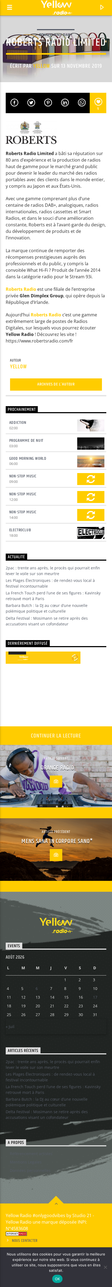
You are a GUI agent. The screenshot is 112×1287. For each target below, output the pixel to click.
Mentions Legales (26, 1162)
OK (57, 1279)
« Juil (10, 1026)
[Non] (105, 1267)
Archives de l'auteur (56, 384)
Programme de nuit (26, 440)
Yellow (41, 66)
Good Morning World (27, 458)
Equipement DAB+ (55, 34)
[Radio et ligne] (75, 657)
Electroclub (20, 530)
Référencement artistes (31, 1153)
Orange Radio (57, 768)
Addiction (17, 422)
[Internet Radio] (56, 1234)
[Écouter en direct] (11, 658)
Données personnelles (30, 1170)
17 (95, 997)
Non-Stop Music (22, 476)
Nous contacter (25, 1241)
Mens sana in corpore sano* (57, 841)
